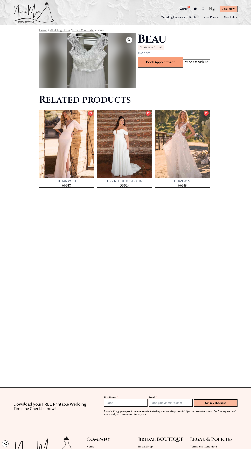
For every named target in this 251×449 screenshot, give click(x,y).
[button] (203, 9)
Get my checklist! (215, 403)
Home (43, 30)
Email (152, 397)
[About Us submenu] (237, 17)
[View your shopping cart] (195, 9)
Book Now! (228, 8)
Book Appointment (160, 62)
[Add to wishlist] (90, 113)
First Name (110, 397)
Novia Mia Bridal (83, 30)
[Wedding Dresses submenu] (184, 17)
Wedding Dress (60, 30)
